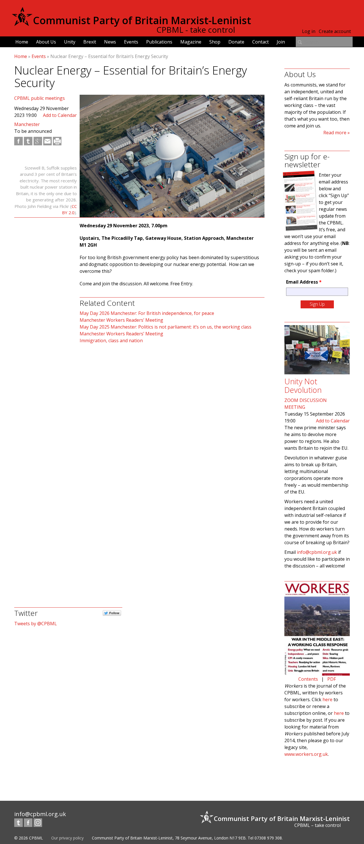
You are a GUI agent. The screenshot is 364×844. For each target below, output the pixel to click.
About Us (46, 42)
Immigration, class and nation (111, 340)
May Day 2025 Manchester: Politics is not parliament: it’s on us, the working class (165, 327)
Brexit (89, 42)
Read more (334, 132)
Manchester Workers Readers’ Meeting (121, 320)
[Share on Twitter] (28, 141)
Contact (260, 42)
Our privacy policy (67, 838)
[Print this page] (57, 141)
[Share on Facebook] (18, 141)
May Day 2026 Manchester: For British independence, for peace (147, 313)
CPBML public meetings (39, 98)
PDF (331, 679)
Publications (159, 42)
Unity (69, 42)
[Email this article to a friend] (47, 141)
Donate (236, 42)
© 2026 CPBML (28, 838)
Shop (214, 42)
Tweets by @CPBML (35, 623)
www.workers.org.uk (306, 754)
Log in (308, 31)
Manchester (27, 124)
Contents (308, 679)
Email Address (304, 282)
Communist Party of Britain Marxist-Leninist (142, 20)
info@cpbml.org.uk (317, 552)
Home (21, 42)
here (327, 699)
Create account (335, 31)
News (110, 42)
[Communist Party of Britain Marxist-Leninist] (22, 24)
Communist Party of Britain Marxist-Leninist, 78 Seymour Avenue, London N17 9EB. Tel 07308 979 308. (187, 838)
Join (281, 42)
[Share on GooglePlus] (38, 141)
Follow (114, 613)
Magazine (190, 42)
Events (131, 42)
